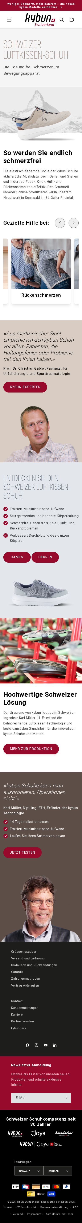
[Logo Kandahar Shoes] (64, 1133)
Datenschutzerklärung (54, 1207)
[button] (9, 19)
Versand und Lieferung (28, 958)
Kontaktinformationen (60, 1213)
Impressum (34, 1213)
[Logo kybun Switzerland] (15, 1133)
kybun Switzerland (28, 1201)
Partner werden (22, 1021)
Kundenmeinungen (24, 1008)
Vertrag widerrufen (25, 985)
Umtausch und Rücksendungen (34, 965)
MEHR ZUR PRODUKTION (31, 749)
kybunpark (18, 1028)
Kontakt (17, 1001)
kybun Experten (25, 387)
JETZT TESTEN (22, 852)
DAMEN (17, 557)
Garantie (17, 972)
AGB (75, 1207)
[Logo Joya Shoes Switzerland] (38, 1133)
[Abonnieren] (66, 1098)
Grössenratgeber (23, 952)
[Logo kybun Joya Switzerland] (41, 1144)
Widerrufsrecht (26, 1207)
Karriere (17, 1014)
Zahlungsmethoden (25, 978)
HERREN (45, 557)
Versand (18, 1213)
